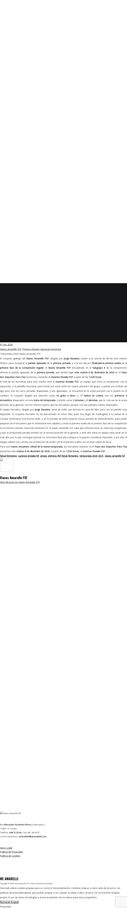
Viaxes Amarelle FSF (10, 349)
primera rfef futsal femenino (63, 455)
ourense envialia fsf (28, 455)
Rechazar (4, 902)
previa (43, 455)
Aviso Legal (6, 847)
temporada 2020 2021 (92, 455)
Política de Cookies (10, 855)
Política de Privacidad (11, 851)
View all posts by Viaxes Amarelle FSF (20, 482)
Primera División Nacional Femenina (41, 349)
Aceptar (14, 902)
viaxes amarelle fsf (115, 455)
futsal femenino (8, 455)
